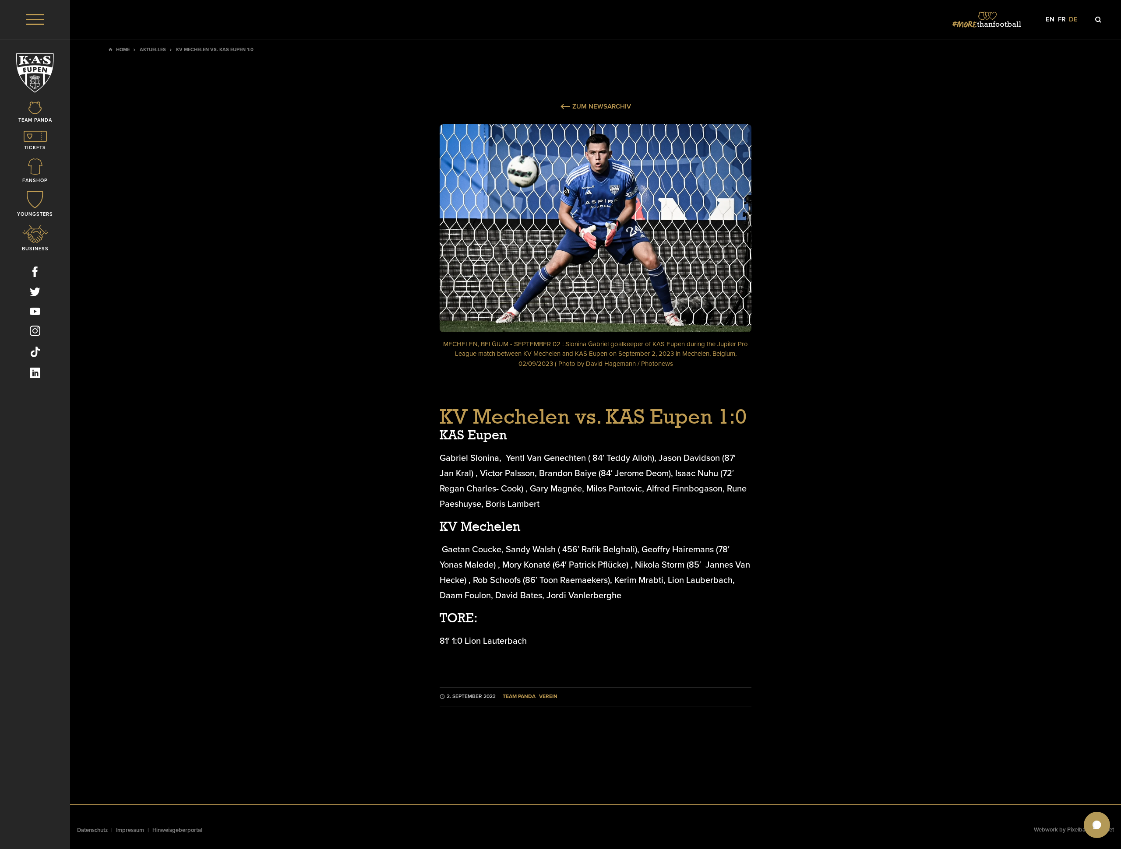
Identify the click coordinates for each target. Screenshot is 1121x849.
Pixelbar (1077, 829)
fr (1061, 19)
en (1050, 19)
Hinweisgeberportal (177, 830)
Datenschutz (92, 830)
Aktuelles (153, 50)
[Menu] (35, 19)
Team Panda (519, 696)
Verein (548, 696)
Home (123, 50)
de (1073, 19)
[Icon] (1098, 19)
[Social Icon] (35, 274)
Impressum (130, 830)
